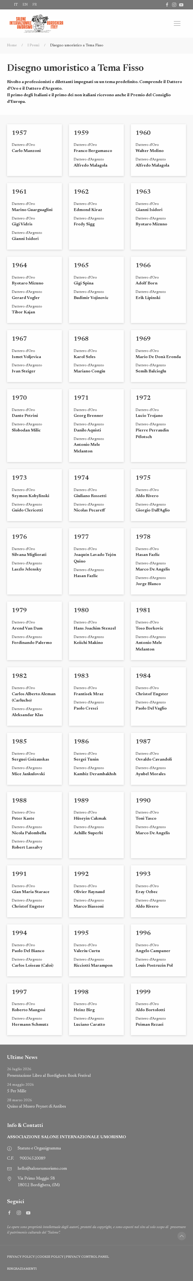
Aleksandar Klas (27, 715)
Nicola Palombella (29, 833)
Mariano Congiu (89, 371)
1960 (143, 133)
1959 (81, 133)
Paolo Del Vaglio (151, 708)
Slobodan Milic (26, 430)
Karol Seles (85, 357)
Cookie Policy (50, 1257)
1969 (143, 339)
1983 (81, 676)
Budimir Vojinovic (91, 298)
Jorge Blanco (148, 584)
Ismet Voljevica (26, 357)
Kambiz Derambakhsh (95, 774)
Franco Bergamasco (93, 151)
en (25, 5)
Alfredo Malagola (90, 166)
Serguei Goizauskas (30, 760)
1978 (143, 537)
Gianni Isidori (25, 239)
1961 (19, 192)
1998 (81, 992)
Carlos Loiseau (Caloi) (32, 966)
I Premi (33, 45)
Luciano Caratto (89, 1025)
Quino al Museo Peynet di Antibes (36, 1103)
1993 (143, 874)
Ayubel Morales (151, 774)
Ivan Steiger (24, 371)
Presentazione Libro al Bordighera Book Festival (49, 1072)
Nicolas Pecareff (89, 510)
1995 (81, 933)
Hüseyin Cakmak (90, 819)
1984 (143, 676)
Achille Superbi (88, 833)
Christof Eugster (152, 694)
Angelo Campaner (153, 951)
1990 (143, 801)
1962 (81, 192)
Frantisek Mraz (89, 694)
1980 (81, 610)
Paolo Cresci (86, 708)
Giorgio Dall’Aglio (153, 510)
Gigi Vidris (22, 224)
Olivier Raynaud (89, 892)
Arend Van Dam (27, 629)
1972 (143, 398)
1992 (81, 874)
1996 (143, 933)
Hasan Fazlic (86, 576)
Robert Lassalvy (27, 848)
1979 (19, 610)
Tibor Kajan (23, 312)
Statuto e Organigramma (39, 1148)
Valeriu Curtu (87, 951)
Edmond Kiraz (88, 210)
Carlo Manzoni (26, 151)
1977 (81, 537)
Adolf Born (146, 283)
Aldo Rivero (147, 496)
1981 (143, 610)
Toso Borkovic (149, 629)
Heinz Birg (84, 1010)
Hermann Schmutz (30, 1025)
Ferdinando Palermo (32, 643)
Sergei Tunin (86, 760)
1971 (81, 398)
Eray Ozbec (147, 892)
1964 (19, 266)
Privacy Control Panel (87, 1257)
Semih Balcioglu (151, 371)
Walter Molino (150, 151)
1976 (19, 537)
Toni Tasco (146, 819)
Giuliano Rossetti (90, 496)
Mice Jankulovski (28, 774)
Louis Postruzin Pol (154, 966)
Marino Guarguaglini (32, 210)
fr (34, 5)
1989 (81, 801)
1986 (81, 742)
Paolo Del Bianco (28, 951)
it (16, 5)
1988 (19, 801)
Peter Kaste (23, 819)
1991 (19, 874)
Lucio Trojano (149, 416)
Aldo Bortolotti (150, 1010)
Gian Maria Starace (30, 892)
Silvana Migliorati (29, 555)
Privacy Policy (21, 1257)
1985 (19, 742)
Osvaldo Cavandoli (154, 760)
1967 (19, 339)
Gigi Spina (83, 283)
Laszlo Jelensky (26, 569)
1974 (81, 478)
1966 (143, 266)
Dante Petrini (25, 416)
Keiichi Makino (88, 643)
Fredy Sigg (84, 224)
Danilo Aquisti (87, 430)
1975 (143, 478)
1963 (143, 192)
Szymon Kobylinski (30, 496)
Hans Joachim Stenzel (95, 629)
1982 (19, 676)
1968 (81, 339)
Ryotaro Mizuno (151, 224)
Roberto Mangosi (28, 1010)
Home (12, 45)
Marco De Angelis (153, 569)
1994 (19, 933)
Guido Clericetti (27, 510)
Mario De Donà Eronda (158, 357)
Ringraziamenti (22, 1269)
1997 (19, 992)
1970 (19, 398)
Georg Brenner (88, 416)
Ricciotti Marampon (93, 966)
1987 (143, 742)
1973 (19, 478)
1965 (81, 266)
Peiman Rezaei (149, 1025)
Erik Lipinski (148, 298)
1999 (143, 992)
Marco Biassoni (89, 907)
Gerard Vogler (26, 298)
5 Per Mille (20, 1088)
